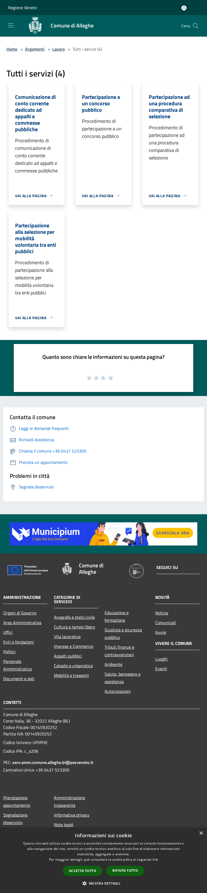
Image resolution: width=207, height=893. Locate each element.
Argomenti (34, 49)
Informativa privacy (71, 815)
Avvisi (160, 632)
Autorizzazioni (118, 691)
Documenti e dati (18, 678)
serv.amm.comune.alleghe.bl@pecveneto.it (52, 762)
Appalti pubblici (68, 656)
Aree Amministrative (22, 622)
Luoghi (161, 659)
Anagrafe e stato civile (74, 617)
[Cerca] (195, 26)
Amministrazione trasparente (69, 801)
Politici (9, 651)
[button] (103, 883)
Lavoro (58, 49)
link (155, 859)
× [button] (201, 833)
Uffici (8, 632)
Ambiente (113, 664)
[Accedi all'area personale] (184, 8)
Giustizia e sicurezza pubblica (123, 634)
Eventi (161, 668)
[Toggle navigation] (11, 25)
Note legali (64, 824)
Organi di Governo (19, 613)
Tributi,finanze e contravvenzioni (119, 651)
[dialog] (103, 860)
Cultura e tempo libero (74, 627)
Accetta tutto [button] (82, 870)
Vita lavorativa (67, 636)
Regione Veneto (22, 7)
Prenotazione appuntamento (16, 801)
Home (11, 49)
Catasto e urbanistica (73, 665)
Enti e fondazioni (18, 642)
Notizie (161, 613)
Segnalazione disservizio (15, 819)
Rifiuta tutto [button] (125, 870)
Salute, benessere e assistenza (122, 678)
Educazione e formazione (117, 616)
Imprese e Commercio (73, 646)
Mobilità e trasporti (71, 675)
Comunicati (165, 622)
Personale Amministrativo (17, 665)
